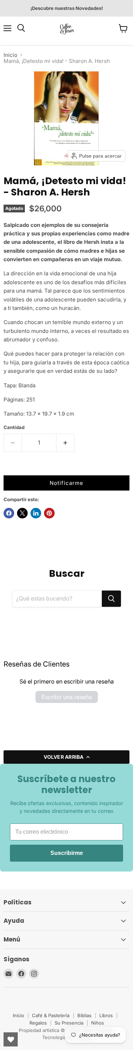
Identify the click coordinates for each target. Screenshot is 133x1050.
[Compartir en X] (22, 513)
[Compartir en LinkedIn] (36, 513)
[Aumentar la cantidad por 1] (65, 443)
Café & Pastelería (51, 1015)
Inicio (10, 55)
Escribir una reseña (66, 696)
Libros (106, 1015)
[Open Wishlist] (11, 1039)
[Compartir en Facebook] (9, 513)
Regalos (38, 1023)
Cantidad (14, 427)
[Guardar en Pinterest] (49, 513)
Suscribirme (66, 853)
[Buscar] (111, 599)
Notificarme (66, 483)
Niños (97, 1023)
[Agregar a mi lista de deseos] (11, 468)
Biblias (84, 1015)
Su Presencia (69, 1023)
